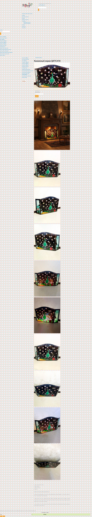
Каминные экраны (38, 57)
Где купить (24, 27)
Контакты (24, 26)
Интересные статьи (26, 22)
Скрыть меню (30, 13)
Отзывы (23, 24)
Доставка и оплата (25, 16)
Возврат (23, 18)
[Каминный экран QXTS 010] (52, 89)
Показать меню (24, 13)
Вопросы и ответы (25, 19)
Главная (23, 15)
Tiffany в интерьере (26, 23)
